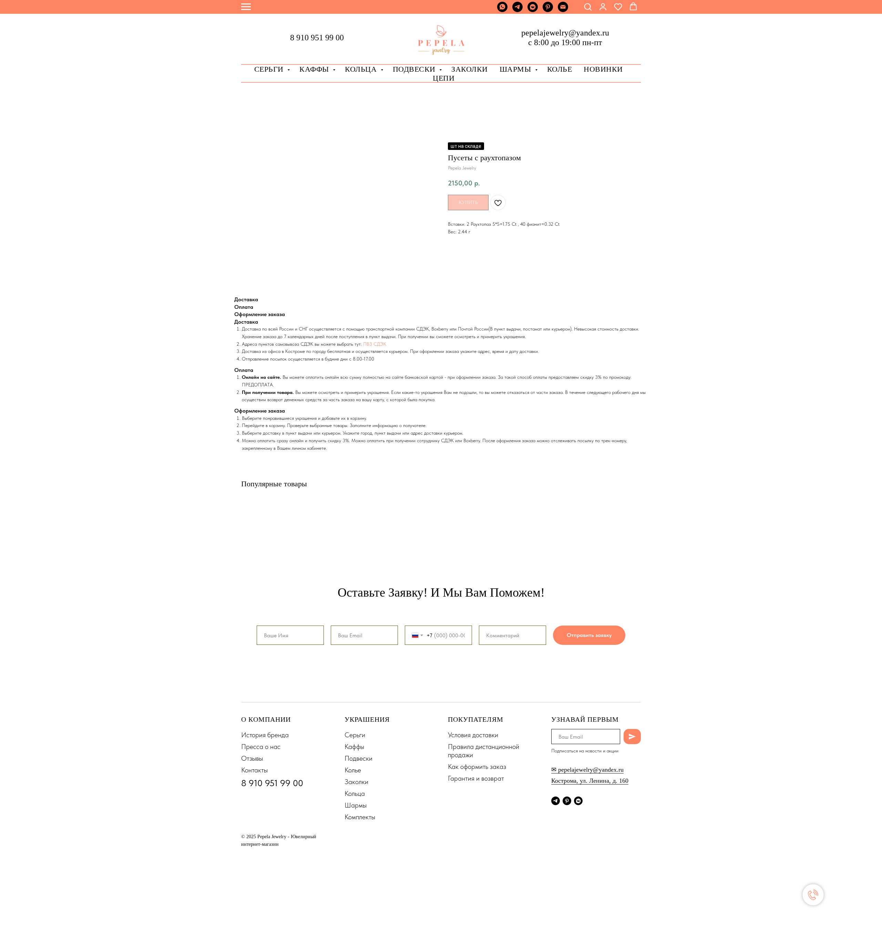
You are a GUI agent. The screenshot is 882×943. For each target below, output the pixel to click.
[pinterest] (548, 10)
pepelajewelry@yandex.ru (565, 32)
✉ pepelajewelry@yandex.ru (587, 769)
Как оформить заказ (477, 766)
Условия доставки (473, 735)
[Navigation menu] (246, 6)
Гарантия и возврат (476, 778)
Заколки (356, 782)
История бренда (265, 735)
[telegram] (517, 10)
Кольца (362, 69)
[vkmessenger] (532, 10)
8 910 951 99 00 (317, 37)
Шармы (516, 69)
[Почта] (563, 10)
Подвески (358, 758)
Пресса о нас (260, 746)
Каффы (315, 69)
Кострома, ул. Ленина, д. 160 (589, 780)
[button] (588, 6)
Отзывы (252, 758)
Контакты (254, 770)
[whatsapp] (502, 10)
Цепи (443, 78)
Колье (559, 69)
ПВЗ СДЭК (374, 344)
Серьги (270, 69)
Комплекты (360, 817)
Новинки (603, 69)
